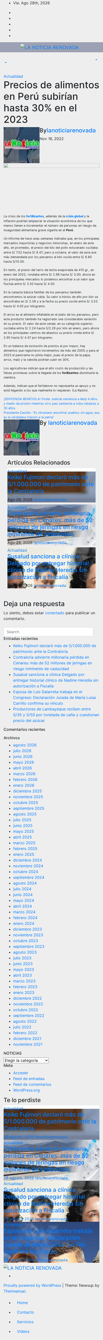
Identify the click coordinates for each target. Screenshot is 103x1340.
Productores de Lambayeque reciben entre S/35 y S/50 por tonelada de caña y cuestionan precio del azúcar (56, 715)
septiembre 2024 (28, 877)
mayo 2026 (23, 762)
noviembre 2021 (27, 1044)
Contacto (25, 1312)
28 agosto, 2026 (19, 1136)
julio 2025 (22, 819)
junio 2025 (23, 825)
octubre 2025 (25, 802)
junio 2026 (23, 756)
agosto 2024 (25, 883)
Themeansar (14, 1291)
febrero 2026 (25, 779)
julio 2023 (22, 958)
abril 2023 (22, 975)
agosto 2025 (25, 814)
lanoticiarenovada (71, 130)
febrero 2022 (25, 1032)
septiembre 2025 (28, 808)
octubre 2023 (25, 940)
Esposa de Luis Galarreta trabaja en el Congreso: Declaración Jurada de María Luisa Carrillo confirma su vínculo (54, 697)
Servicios (25, 1321)
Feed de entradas (29, 1078)
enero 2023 (23, 992)
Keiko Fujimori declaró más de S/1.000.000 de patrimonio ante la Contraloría (50, 484)
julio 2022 (22, 1027)
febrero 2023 (25, 986)
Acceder (20, 1072)
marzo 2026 (24, 773)
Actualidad (13, 76)
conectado (54, 612)
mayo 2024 (23, 900)
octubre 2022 (25, 1009)
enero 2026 (23, 785)
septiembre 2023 (28, 946)
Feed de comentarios (32, 1084)
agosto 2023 (25, 952)
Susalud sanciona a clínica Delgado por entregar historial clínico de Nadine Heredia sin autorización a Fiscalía (48, 566)
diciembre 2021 (27, 1038)
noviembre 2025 (28, 796)
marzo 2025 (24, 842)
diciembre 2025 (27, 791)
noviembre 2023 (28, 935)
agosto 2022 (25, 1021)
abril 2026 (22, 768)
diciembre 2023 (27, 929)
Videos (23, 1331)
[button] (5, 62)
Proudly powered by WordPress (33, 1285)
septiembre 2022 (28, 1015)
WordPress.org (26, 1090)
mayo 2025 (23, 831)
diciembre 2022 (27, 998)
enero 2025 (23, 854)
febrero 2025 (25, 848)
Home (22, 1302)
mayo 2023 (23, 969)
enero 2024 (23, 923)
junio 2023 (23, 963)
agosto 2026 (25, 745)
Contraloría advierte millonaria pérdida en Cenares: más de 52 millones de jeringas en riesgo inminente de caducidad (50, 523)
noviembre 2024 (28, 865)
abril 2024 (22, 906)
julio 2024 (22, 888)
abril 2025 (22, 837)
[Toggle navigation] (7, 58)
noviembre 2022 (28, 1004)
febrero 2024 (25, 917)
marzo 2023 (24, 981)
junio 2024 (23, 894)
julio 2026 (22, 750)
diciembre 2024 (27, 860)
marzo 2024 (24, 911)
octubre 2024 (25, 871)
